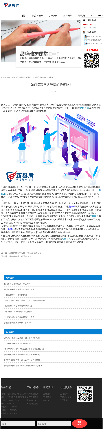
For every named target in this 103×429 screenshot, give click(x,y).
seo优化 (46, 400)
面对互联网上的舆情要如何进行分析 (19, 290)
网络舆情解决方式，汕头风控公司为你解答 (22, 360)
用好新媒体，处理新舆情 (20, 256)
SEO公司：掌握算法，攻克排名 (17, 284)
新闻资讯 (15, 77)
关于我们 (64, 400)
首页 (24, 15)
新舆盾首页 (5, 77)
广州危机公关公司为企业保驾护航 (18, 344)
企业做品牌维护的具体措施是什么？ (19, 317)
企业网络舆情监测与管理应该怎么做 (25, 253)
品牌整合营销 (32, 394)
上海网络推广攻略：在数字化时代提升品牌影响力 (25, 301)
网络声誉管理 (32, 397)
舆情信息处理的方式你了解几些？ (18, 323)
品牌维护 (47, 394)
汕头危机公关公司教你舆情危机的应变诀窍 (22, 355)
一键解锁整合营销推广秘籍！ (16, 295)
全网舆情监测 (32, 404)
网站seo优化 (31, 400)
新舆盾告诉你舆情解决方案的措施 (18, 312)
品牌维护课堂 (25, 77)
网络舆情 (84, 108)
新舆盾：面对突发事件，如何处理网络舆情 (22, 338)
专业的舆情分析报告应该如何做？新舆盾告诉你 (24, 349)
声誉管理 (47, 397)
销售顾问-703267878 (94, 37)
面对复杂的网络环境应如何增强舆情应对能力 (23, 366)
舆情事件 (94, 216)
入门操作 (64, 394)
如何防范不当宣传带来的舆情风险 (18, 306)
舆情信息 (66, 239)
